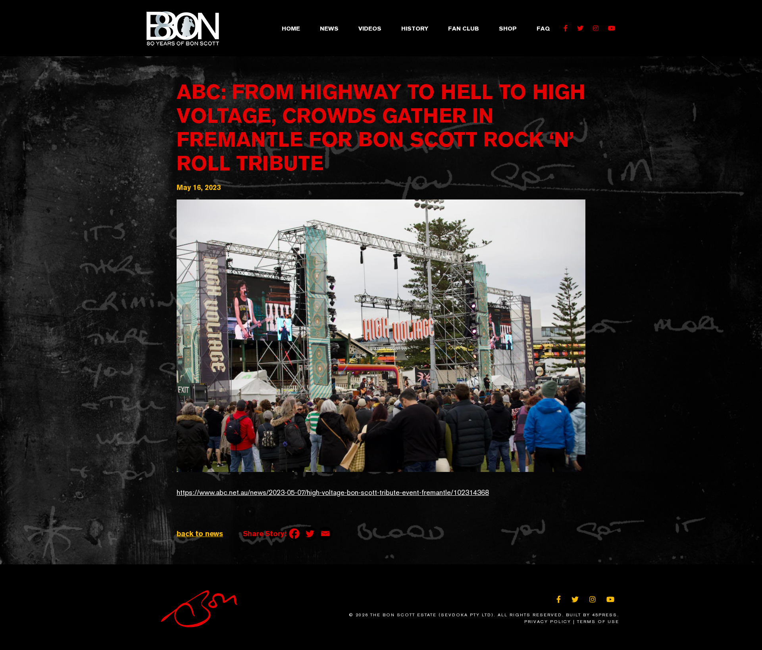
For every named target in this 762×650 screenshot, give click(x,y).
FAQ (543, 28)
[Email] (325, 534)
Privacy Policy (547, 621)
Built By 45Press (591, 614)
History (414, 28)
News (329, 28)
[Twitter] (310, 534)
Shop (508, 28)
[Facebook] (294, 534)
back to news (200, 533)
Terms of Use (598, 621)
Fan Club (463, 28)
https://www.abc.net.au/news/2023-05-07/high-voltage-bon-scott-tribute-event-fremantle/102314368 (333, 492)
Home (291, 28)
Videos (369, 28)
